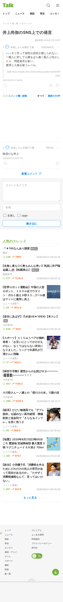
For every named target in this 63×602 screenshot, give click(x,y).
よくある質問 (38, 534)
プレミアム (37, 530)
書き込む (31, 223)
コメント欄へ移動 (17, 95)
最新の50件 (54, 95)
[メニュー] (57, 5)
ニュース (20, 13)
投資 (7, 569)
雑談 (32, 13)
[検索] (48, 5)
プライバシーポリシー (42, 543)
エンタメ (54, 13)
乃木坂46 (8, 325)
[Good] (51, 85)
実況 (42, 13)
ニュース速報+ (10, 303)
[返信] (5, 85)
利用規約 (36, 539)
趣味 (7, 565)
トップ (6, 13)
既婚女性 (7, 274)
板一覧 (8, 573)
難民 (5, 253)
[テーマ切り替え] (37, 556)
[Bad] (57, 85)
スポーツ (9, 560)
